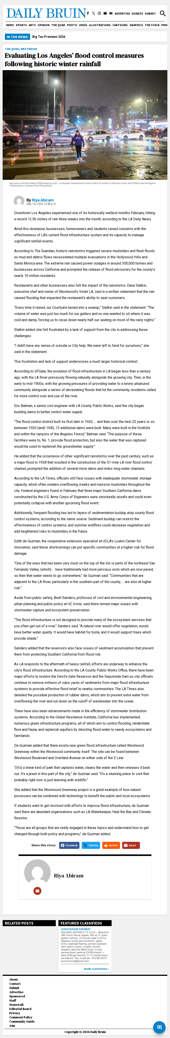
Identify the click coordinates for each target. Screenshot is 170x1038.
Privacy (14, 1013)
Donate (137, 13)
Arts (32, 25)
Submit (150, 13)
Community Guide (22, 1021)
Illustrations (100, 25)
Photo (72, 25)
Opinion (44, 25)
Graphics (136, 25)
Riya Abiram (43, 200)
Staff (12, 1000)
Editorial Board (20, 1009)
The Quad (58, 25)
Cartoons (120, 25)
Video (83, 25)
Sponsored (17, 996)
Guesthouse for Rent (76, 929)
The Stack (152, 25)
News (10, 25)
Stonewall (16, 1005)
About (13, 979)
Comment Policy (20, 1017)
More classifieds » (96, 969)
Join (12, 1026)
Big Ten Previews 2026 (48, 36)
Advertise (122, 13)
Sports (21, 25)
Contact (15, 984)
